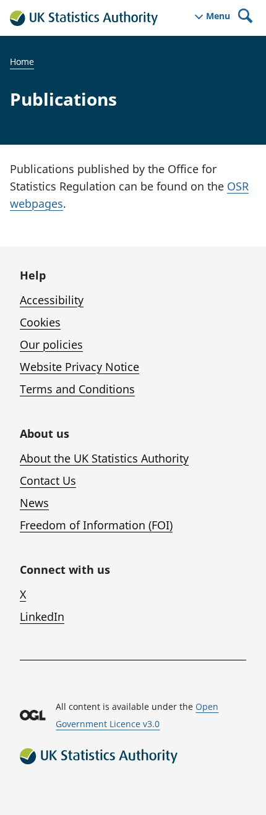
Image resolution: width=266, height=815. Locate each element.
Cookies (40, 322)
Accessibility (52, 299)
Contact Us (48, 480)
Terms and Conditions (77, 389)
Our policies (51, 344)
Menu (218, 16)
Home (22, 61)
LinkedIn (42, 616)
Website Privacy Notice (79, 366)
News (34, 502)
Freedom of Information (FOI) (96, 525)
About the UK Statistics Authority (104, 458)
